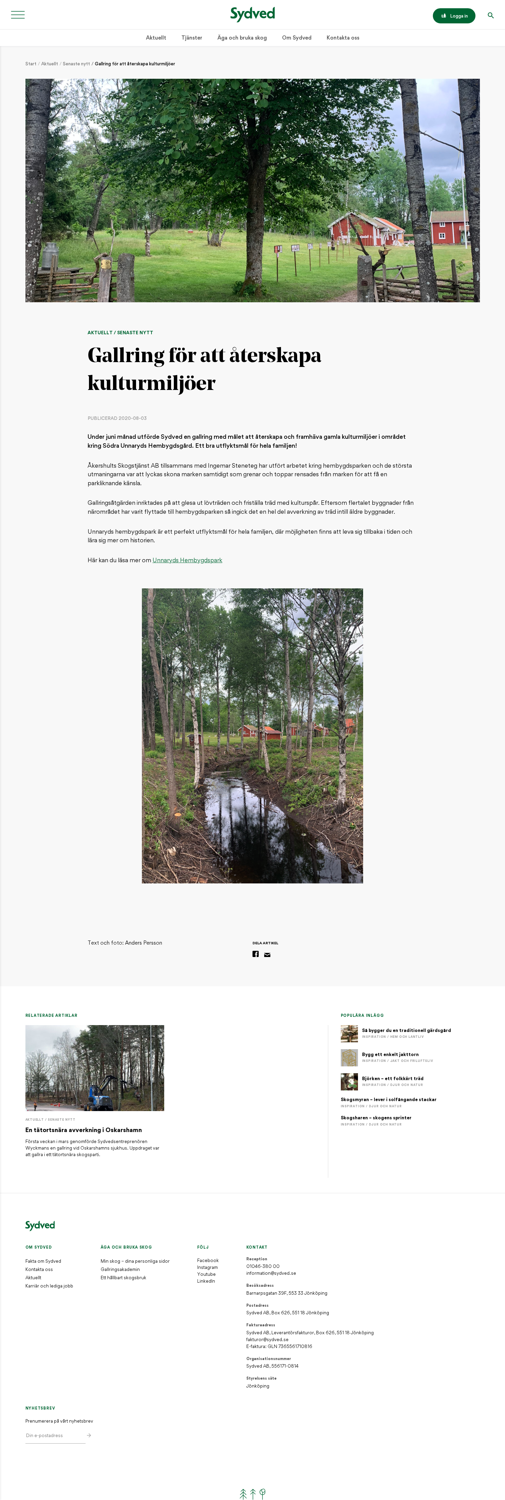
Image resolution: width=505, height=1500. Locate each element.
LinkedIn (206, 1281)
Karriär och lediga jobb (49, 1286)
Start (30, 64)
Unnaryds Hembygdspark (187, 561)
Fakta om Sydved (43, 1261)
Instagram (207, 1267)
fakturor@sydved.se (267, 1340)
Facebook (208, 1261)
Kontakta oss (343, 38)
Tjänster (191, 38)
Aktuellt (156, 38)
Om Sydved (297, 38)
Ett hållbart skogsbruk (123, 1278)
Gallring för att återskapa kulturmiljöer (135, 64)
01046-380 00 (263, 1266)
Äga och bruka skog (242, 38)
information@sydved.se (271, 1273)
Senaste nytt (76, 64)
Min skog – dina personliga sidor (135, 1261)
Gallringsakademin (120, 1270)
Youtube (206, 1274)
